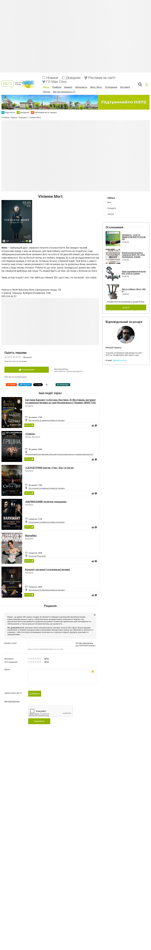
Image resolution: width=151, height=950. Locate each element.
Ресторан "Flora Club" (37, 556)
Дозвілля (56, 87)
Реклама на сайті (101, 78)
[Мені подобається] (93, 425)
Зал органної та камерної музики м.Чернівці (47, 420)
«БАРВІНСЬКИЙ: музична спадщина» (46, 501)
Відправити (39, 721)
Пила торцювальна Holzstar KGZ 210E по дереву (134, 273)
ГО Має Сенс (56, 82)
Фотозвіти (125, 87)
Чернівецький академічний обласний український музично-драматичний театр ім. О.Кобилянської (66, 454)
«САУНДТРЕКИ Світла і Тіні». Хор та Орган (49, 467)
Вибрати (36, 693)
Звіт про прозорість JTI (64, 92)
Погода (46, 92)
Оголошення (111, 87)
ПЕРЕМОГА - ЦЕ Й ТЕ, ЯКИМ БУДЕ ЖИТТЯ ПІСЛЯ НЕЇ (134, 237)
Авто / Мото (96, 87)
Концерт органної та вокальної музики (47, 569)
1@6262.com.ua (119, 360)
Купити (28, 425)
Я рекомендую (28, 369)
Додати (125, 307)
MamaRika (31, 535)
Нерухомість (81, 87)
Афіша (46, 87)
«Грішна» (30, 433)
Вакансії (68, 87)
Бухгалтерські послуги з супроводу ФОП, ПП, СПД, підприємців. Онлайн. (133, 255)
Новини (52, 78)
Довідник (73, 78)
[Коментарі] (96, 425)
